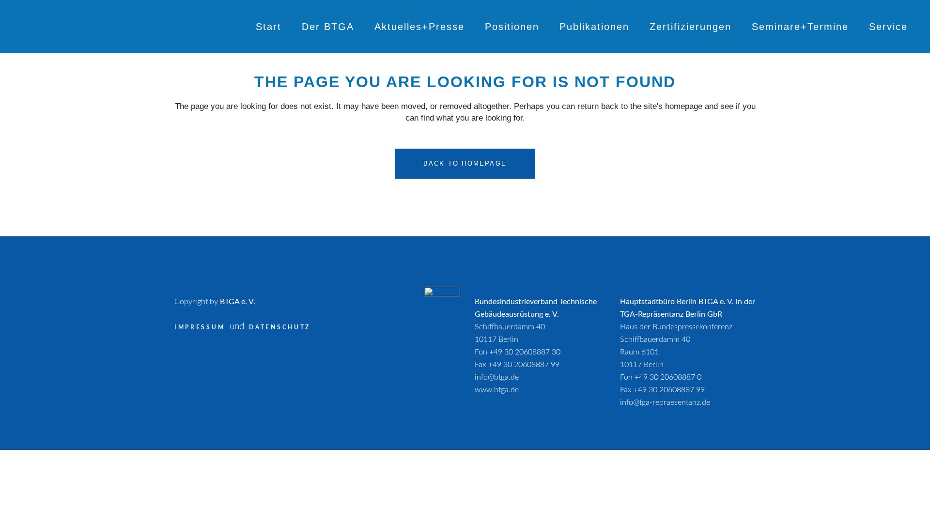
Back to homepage (465, 163)
